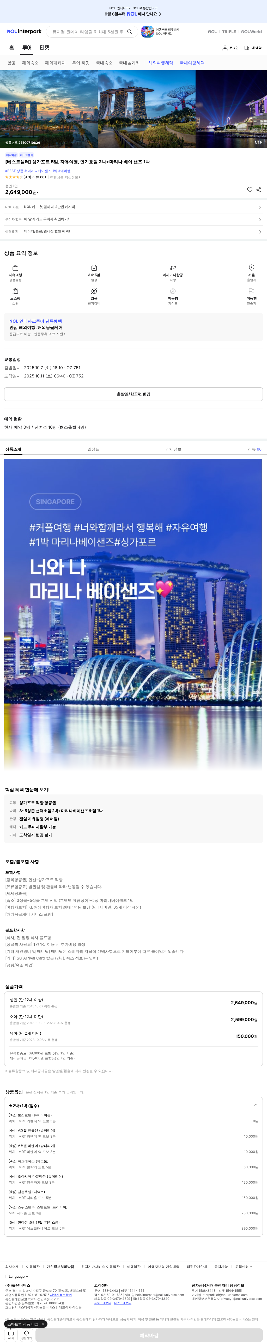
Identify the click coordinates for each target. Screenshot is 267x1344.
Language (17, 1276)
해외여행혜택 (160, 62)
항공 (11, 62)
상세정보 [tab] (173, 449)
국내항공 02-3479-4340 (151, 1299)
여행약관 (134, 1266)
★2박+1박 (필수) (24, 1105)
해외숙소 (30, 62)
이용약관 (33, 1266)
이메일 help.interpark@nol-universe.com (154, 1295)
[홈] (11, 47)
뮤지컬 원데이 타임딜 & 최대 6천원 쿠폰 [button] (87, 31)
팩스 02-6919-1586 (108, 1295)
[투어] (26, 47)
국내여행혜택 (192, 62)
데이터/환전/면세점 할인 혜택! (47, 231)
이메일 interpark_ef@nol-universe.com (219, 1295)
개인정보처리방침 (60, 1266)
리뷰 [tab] (255, 449)
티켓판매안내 (197, 1266)
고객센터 (242, 1266)
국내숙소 (104, 62)
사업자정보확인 (61, 1295)
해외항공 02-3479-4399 (112, 1299)
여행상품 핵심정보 (64, 177)
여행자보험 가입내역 (163, 1266)
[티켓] (44, 47)
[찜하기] (250, 190)
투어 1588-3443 (106, 1291)
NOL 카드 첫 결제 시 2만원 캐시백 (49, 207)
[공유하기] (259, 190)
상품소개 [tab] (13, 449)
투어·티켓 (81, 62)
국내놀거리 (129, 62)
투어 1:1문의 (102, 1303)
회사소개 (12, 1266)
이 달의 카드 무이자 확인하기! (46, 219)
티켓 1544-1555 (132, 1291)
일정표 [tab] (93, 449)
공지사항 (221, 1266)
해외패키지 (55, 62)
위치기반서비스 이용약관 (100, 1266)
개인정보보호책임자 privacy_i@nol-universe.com (227, 1299)
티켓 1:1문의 (122, 1303)
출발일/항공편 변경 (133, 394)
